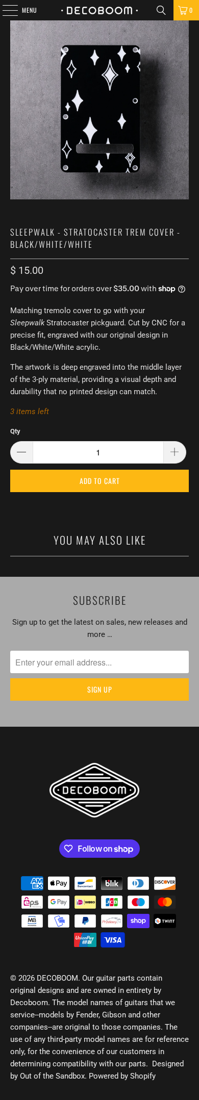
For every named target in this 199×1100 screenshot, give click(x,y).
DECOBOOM (57, 978)
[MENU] (4, 10)
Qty (15, 431)
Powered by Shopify (122, 1076)
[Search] (161, 10)
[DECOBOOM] (100, 10)
